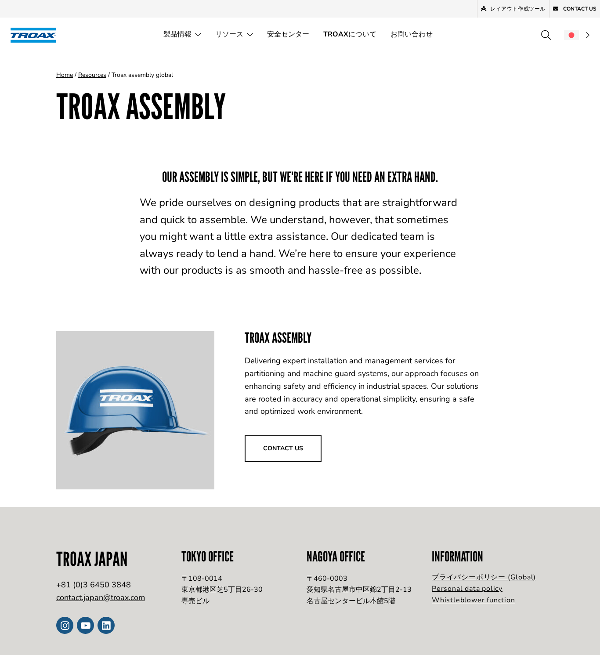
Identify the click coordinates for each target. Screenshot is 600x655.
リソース (229, 34)
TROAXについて (349, 34)
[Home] (36, 35)
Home (64, 75)
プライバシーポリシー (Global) (484, 577)
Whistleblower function (473, 600)
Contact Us (579, 8)
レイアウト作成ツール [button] (518, 8)
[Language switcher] (576, 35)
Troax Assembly (278, 337)
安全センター (288, 34)
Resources (92, 75)
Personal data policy (467, 588)
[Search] (546, 35)
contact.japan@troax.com (100, 597)
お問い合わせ (411, 34)
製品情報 (177, 34)
